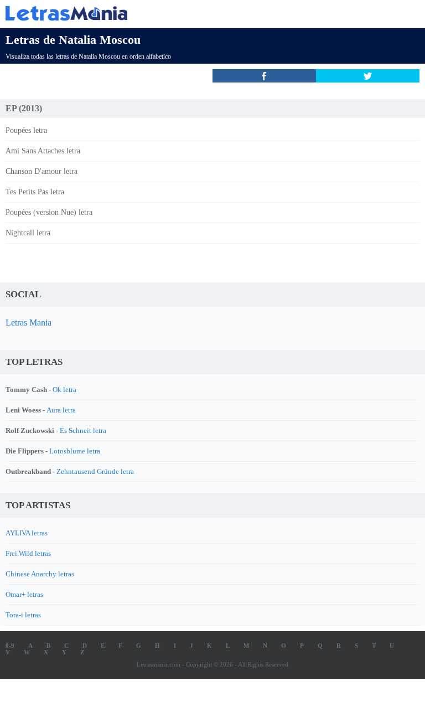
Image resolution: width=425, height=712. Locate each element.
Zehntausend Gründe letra (95, 471)
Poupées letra (26, 130)
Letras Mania (28, 322)
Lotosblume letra (74, 451)
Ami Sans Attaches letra (43, 151)
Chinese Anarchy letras (40, 574)
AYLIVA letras (27, 533)
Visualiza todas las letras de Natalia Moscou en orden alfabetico (88, 56)
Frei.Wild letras (28, 553)
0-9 (10, 645)
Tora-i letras (23, 615)
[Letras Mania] (196, 13)
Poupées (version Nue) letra (49, 212)
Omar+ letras (24, 594)
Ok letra (64, 389)
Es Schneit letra (83, 430)
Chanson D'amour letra (41, 171)
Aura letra (61, 410)
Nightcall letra (28, 233)
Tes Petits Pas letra (35, 192)
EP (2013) (24, 108)
